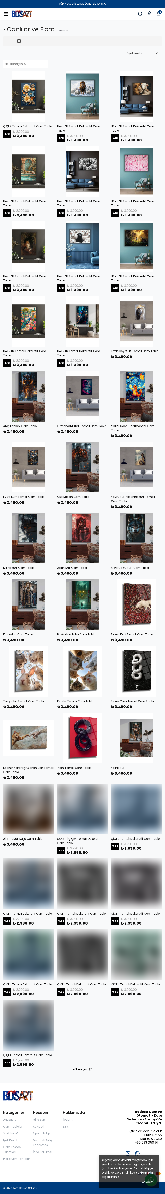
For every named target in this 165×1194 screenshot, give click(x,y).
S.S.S (66, 1127)
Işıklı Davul (10, 1140)
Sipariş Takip (41, 1133)
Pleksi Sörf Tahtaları (16, 1159)
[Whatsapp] (137, 1153)
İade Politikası (42, 1152)
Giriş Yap (39, 1120)
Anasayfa (9, 1120)
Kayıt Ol (38, 1127)
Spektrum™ (11, 1133)
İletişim (68, 1120)
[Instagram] (127, 1153)
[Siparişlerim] (149, 13)
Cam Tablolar (12, 1127)
